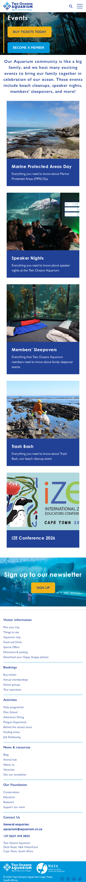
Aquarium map (12, 637)
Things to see (11, 632)
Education (9, 797)
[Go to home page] (18, 6)
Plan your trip (11, 627)
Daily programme (13, 707)
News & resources (16, 747)
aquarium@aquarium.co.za (22, 829)
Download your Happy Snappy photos (25, 657)
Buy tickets (9, 674)
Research (8, 802)
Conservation (11, 792)
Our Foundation (15, 785)
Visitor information (17, 620)
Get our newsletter (15, 774)
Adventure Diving (13, 717)
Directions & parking (15, 652)
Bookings (10, 667)
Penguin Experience (15, 722)
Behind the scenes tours (17, 727)
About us (8, 764)
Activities (10, 700)
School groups (11, 684)
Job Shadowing (11, 737)
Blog (7, 754)
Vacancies (8, 769)
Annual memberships (15, 679)
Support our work (14, 807)
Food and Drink (12, 642)
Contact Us (18, 817)
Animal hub (10, 759)
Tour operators (12, 689)
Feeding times (11, 732)
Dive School (10, 712)
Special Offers (11, 647)
